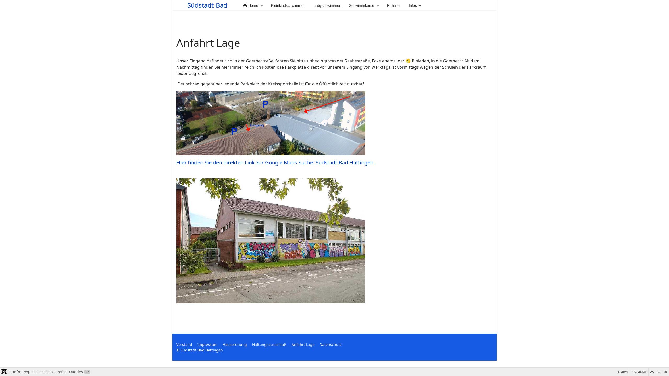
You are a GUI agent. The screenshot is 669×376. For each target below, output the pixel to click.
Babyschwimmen (327, 5)
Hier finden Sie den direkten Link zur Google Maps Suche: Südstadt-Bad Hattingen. (275, 162)
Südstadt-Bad (207, 5)
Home (252, 5)
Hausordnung (235, 344)
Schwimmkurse (361, 5)
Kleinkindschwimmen (288, 5)
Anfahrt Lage (303, 344)
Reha (391, 5)
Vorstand (184, 344)
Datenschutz (331, 344)
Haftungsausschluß (269, 344)
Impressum (207, 344)
